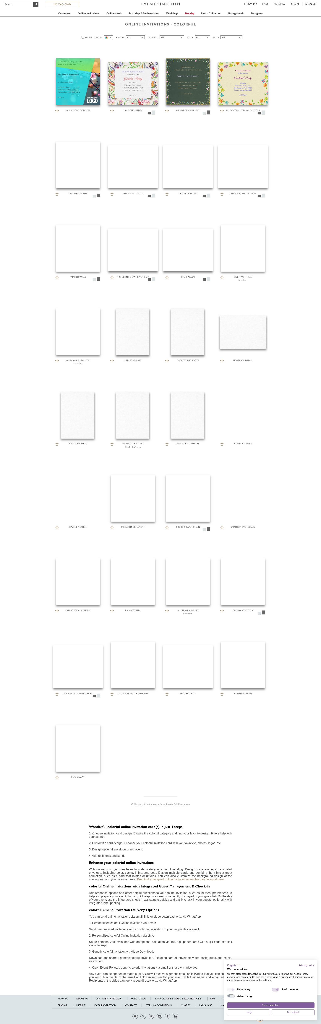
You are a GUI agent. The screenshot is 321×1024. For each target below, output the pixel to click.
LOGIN (294, 4)
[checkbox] (231, 989)
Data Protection (105, 1005)
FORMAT (120, 37)
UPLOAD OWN (62, 4)
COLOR (98, 37)
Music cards (138, 998)
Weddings (172, 13)
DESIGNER (153, 37)
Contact (131, 1005)
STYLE (216, 37)
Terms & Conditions (159, 1005)
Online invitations (88, 13)
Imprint (80, 1005)
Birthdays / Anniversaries (144, 13)
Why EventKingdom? (109, 998)
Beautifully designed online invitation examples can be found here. (180, 879)
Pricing (279, 4)
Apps (212, 998)
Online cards (114, 13)
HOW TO (250, 4)
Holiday (189, 13)
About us (82, 998)
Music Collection (211, 13)
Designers (257, 13)
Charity (186, 1005)
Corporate (64, 13)
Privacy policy (306, 965)
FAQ (265, 4)
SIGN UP (310, 4)
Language (205, 1005)
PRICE (190, 37)
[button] (233, 965)
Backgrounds (236, 13)
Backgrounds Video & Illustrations (178, 998)
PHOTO (88, 37)
